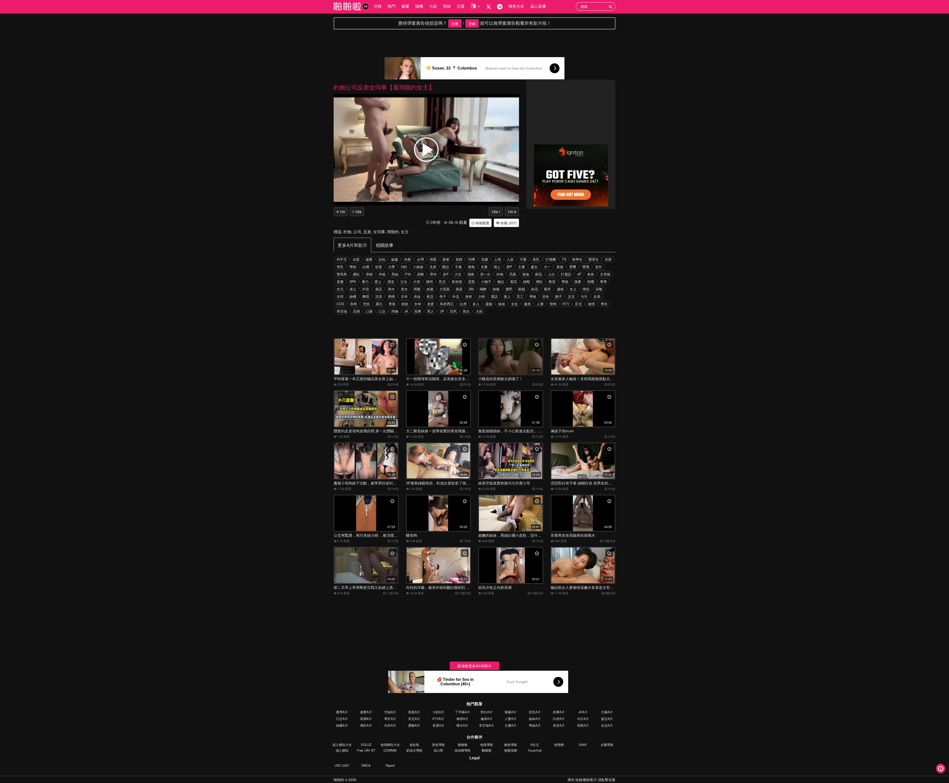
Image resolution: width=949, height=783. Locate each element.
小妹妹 (418, 266)
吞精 (353, 303)
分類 (378, 6)
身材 (468, 296)
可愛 (523, 259)
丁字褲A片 (462, 712)
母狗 (553, 303)
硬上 (378, 281)
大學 (391, 266)
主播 (521, 266)
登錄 (447, 6)
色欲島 (414, 744)
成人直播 (538, 6)
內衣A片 (390, 725)
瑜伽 (525, 274)
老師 (458, 259)
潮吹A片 (366, 725)
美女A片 (559, 725)
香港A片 (438, 725)
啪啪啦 (339, 779)
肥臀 (572, 266)
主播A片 (511, 725)
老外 (598, 266)
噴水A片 (462, 725)
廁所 (547, 288)
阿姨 (394, 311)
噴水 (391, 288)
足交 (571, 296)
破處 (394, 259)
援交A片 (607, 718)
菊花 (513, 281)
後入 (507, 296)
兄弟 (432, 266)
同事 (471, 259)
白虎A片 (559, 718)
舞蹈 (365, 296)
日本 (404, 296)
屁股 (471, 281)
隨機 (419, 6)
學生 (604, 303)
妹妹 (501, 303)
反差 (367, 231)
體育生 (593, 259)
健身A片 (487, 718)
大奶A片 (438, 712)
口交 (382, 311)
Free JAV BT (366, 750)
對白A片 (487, 712)
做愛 (369, 259)
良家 (608, 259)
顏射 (446, 259)
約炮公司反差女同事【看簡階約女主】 (384, 87)
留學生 (577, 259)
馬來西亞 (447, 303)
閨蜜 (417, 288)
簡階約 (393, 231)
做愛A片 (366, 712)
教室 (552, 281)
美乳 (536, 259)
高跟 (512, 274)
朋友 (391, 281)
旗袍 (471, 266)
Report (390, 765)
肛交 (578, 303)
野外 (433, 274)
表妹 (417, 296)
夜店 (430, 296)
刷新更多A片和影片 (476, 665)
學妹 (532, 296)
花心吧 (438, 750)
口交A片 (342, 718)
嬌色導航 (510, 744)
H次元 (534, 744)
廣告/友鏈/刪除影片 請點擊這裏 (591, 779)
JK (406, 311)
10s (357, 211)
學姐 (564, 281)
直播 (340, 281)
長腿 (484, 259)
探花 (538, 274)
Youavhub (535, 750)
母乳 (340, 266)
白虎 (463, 303)
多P (446, 274)
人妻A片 (511, 718)
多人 (476, 303)
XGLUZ (366, 744)
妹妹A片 (535, 718)
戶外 (407, 274)
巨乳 (453, 311)
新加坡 (457, 281)
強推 (470, 274)
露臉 (488, 303)
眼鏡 (521, 288)
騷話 (445, 266)
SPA (352, 281)
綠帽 (526, 281)
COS (340, 303)
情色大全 (516, 6)
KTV (565, 303)
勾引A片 (583, 718)
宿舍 (545, 296)
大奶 (479, 311)
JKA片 (583, 712)
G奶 (404, 266)
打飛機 (550, 259)
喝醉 (483, 288)
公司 (357, 231)
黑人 (430, 311)
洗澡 (378, 296)
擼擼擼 (462, 744)
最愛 (405, 6)
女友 (514, 303)
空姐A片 (390, 712)
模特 (429, 281)
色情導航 (486, 744)
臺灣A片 (342, 712)
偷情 (591, 303)
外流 (455, 296)
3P (442, 311)
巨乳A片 (535, 712)
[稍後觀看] (940, 768)
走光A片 (607, 725)
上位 (551, 274)
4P (579, 274)
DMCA (366, 765)
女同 (340, 296)
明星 (433, 259)
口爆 (369, 311)
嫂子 (558, 296)
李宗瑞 (342, 311)
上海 (497, 259)
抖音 (365, 288)
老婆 (430, 303)
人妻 (540, 303)
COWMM (390, 750)
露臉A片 (414, 725)
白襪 (365, 266)
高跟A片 (583, 725)
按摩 (417, 311)
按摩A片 (559, 712)
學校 (352, 266)
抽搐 (496, 288)
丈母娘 (605, 274)
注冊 (461, 6)
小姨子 (486, 281)
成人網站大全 (342, 744)
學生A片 (390, 718)
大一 (547, 266)
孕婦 (369, 274)
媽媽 (391, 296)
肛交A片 (414, 718)
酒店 (378, 288)
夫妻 (484, 266)
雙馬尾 (342, 274)
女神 (417, 303)
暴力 (365, 281)
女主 (405, 231)
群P (509, 266)
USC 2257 (342, 765)
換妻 (577, 281)
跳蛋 (459, 288)
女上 (573, 288)
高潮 (356, 311)
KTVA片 (438, 718)
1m (342, 211)
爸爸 (590, 274)
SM (471, 288)
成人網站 (342, 750)
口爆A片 (607, 712)
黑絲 (394, 274)
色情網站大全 (390, 744)
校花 (534, 288)
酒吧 (508, 288)
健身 (527, 303)
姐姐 (404, 303)
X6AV (583, 744)
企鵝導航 (607, 744)
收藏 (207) (508, 222)
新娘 (560, 266)
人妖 (510, 259)
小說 (433, 6)
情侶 (585, 288)
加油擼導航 (462, 750)
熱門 (391, 6)
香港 (391, 303)
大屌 (416, 281)
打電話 (566, 274)
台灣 (420, 259)
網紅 (356, 274)
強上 (497, 266)
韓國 (590, 281)
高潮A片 (366, 718)
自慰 (356, 259)
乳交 (442, 281)
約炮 (347, 231)
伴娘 (382, 274)
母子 (442, 296)
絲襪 (352, 296)
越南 (560, 288)
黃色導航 (438, 744)
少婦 (481, 296)
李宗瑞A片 (486, 725)
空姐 (366, 303)
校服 (430, 288)
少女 (457, 274)
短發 (378, 266)
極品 (500, 281)
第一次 (485, 274)
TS (564, 259)
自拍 (381, 259)
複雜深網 (510, 750)
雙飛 (585, 266)
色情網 (559, 744)
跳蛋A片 (414, 712)
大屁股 (444, 288)
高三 (520, 296)
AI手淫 (342, 259)
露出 (379, 303)
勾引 (584, 296)
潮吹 (539, 281)
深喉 (598, 288)
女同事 (379, 231)
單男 (603, 281)
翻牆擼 (486, 750)
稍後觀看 (481, 222)
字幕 (458, 266)
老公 (352, 288)
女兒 (340, 288)
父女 (403, 281)
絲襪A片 (342, 725)
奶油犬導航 (414, 750)
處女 (534, 266)
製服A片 (511, 712)
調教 (420, 274)
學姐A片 (535, 725)
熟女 (466, 311)
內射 (407, 259)
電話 (494, 296)
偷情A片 (462, 718)
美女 (404, 288)
